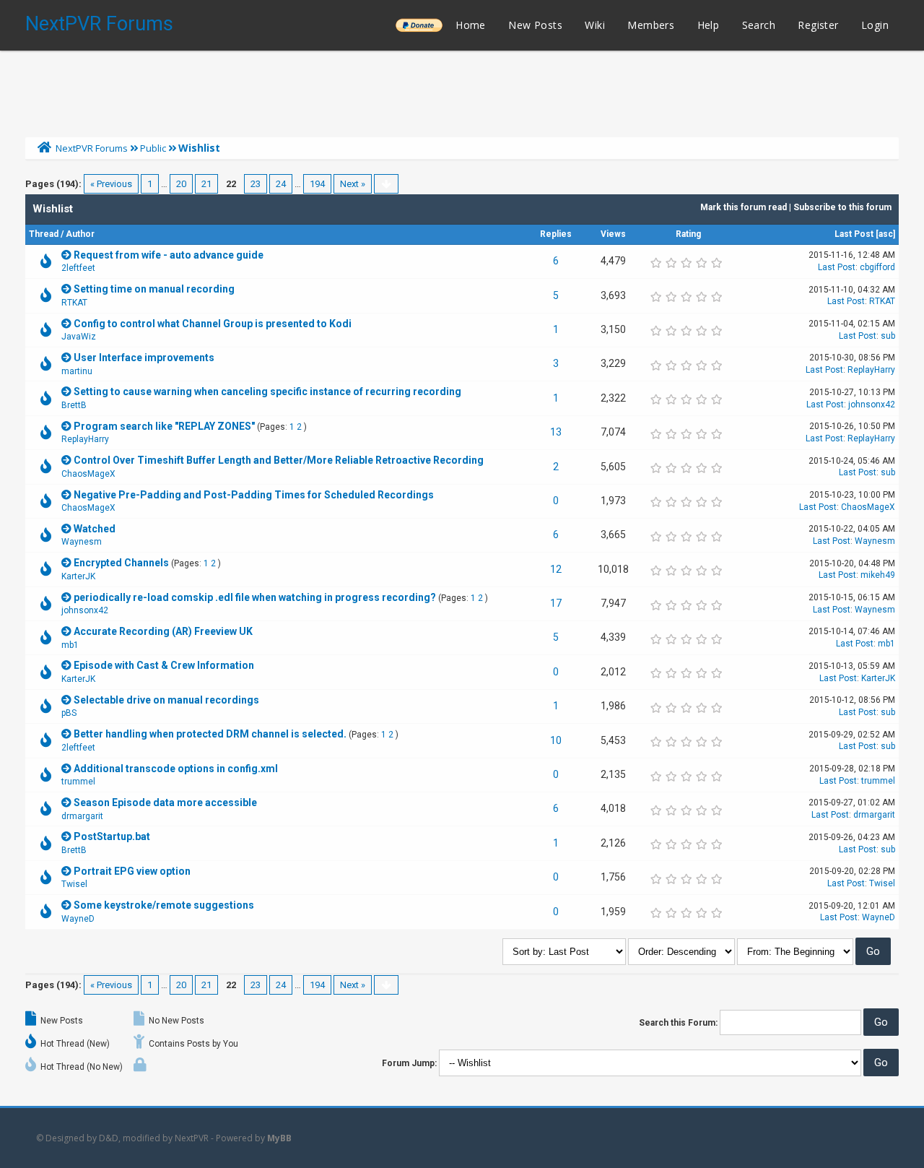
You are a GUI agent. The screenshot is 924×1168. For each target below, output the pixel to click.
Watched (95, 529)
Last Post (853, 234)
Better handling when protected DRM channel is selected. (210, 734)
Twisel (74, 884)
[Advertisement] (462, 90)
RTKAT (74, 303)
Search (758, 25)
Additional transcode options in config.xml (176, 768)
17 (556, 603)
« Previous (111, 183)
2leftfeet (78, 268)
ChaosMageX (88, 474)
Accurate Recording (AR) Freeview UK (163, 631)
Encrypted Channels (121, 562)
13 (556, 432)
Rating (688, 234)
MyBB (279, 1138)
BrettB (74, 405)
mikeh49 (877, 575)
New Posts (535, 25)
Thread (43, 234)
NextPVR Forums (99, 23)
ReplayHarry (871, 370)
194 (317, 183)
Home (471, 25)
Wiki (595, 25)
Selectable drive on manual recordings (166, 700)
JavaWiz (78, 337)
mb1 (70, 645)
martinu (76, 371)
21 (206, 183)
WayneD (78, 919)
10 (556, 740)
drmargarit (82, 816)
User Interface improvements (144, 357)
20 (181, 183)
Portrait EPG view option (132, 871)
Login (875, 25)
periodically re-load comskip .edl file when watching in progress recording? (255, 597)
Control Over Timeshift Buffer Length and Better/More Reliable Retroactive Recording (279, 460)
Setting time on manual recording (154, 289)
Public (153, 148)
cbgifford (877, 267)
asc (886, 234)
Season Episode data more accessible (165, 802)
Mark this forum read (743, 207)
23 (255, 183)
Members (650, 25)
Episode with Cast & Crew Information (164, 665)
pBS (69, 713)
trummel (78, 781)
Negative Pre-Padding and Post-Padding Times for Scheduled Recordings (254, 495)
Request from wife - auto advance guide (168, 255)
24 (281, 183)
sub (888, 336)
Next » (352, 183)
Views (613, 234)
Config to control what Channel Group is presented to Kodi (213, 323)
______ (418, 25)
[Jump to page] (386, 184)
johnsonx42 (871, 404)
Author (80, 234)
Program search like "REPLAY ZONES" (164, 426)
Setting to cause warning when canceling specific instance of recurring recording (267, 391)
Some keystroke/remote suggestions (164, 905)
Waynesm (81, 542)
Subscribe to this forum (842, 207)
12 (556, 569)
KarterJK (78, 576)
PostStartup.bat (112, 836)
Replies (556, 234)
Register (818, 25)
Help (708, 25)
